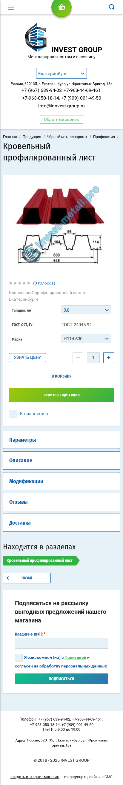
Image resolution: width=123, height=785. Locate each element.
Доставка (20, 523)
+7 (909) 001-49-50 (81, 98)
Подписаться (61, 679)
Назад (26, 578)
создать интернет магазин (34, 777)
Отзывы (18, 502)
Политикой (75, 657)
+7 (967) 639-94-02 (41, 90)
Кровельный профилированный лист (40, 561)
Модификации (26, 481)
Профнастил (104, 137)
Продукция (32, 137)
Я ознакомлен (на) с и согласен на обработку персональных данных (61, 661)
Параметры (22, 440)
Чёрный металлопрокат (67, 137)
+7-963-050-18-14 (40, 98)
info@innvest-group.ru (61, 106)
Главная (10, 137)
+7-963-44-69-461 (82, 90)
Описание (20, 460)
